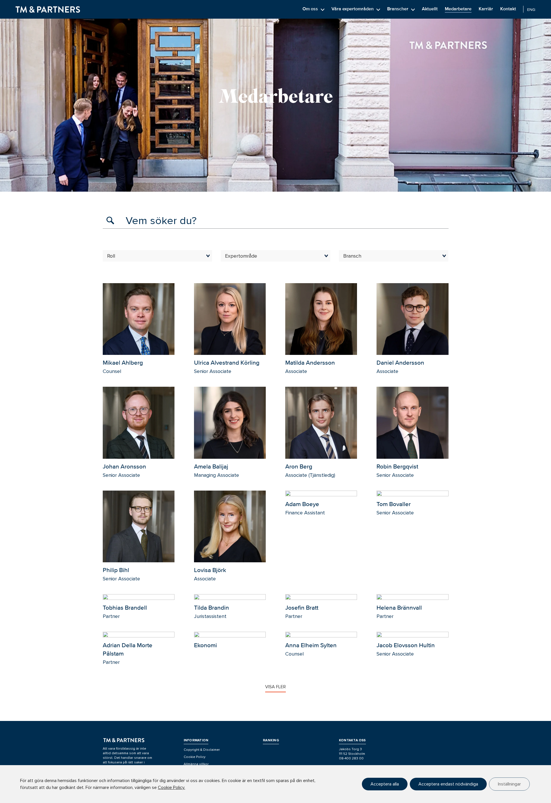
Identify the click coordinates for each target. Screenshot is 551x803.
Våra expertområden (352, 9)
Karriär (486, 9)
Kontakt (508, 9)
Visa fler (275, 687)
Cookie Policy (194, 757)
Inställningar (509, 784)
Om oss (310, 9)
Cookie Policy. (171, 787)
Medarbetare (458, 9)
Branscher (397, 9)
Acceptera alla (384, 784)
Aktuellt (430, 9)
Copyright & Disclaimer (202, 750)
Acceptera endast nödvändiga (448, 784)
